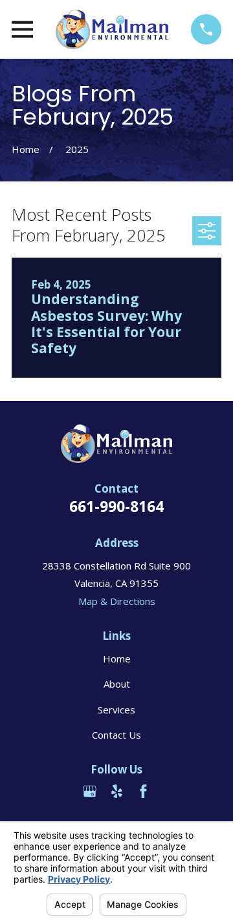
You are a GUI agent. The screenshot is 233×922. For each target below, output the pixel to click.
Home (117, 658)
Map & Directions (116, 601)
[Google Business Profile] (89, 791)
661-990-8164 (116, 507)
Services (116, 709)
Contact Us (116, 734)
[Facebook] (143, 791)
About (117, 683)
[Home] (112, 29)
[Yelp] (117, 791)
